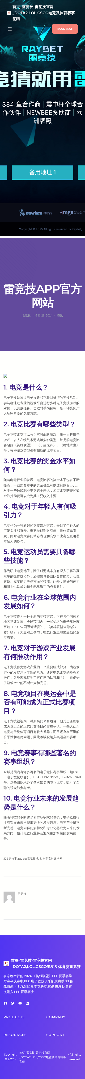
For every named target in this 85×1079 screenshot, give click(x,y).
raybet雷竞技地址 (29, 858)
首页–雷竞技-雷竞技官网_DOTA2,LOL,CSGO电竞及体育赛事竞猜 (44, 12)
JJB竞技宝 (10, 858)
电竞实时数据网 (52, 858)
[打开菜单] (10, 29)
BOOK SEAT (64, 28)
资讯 (60, 315)
